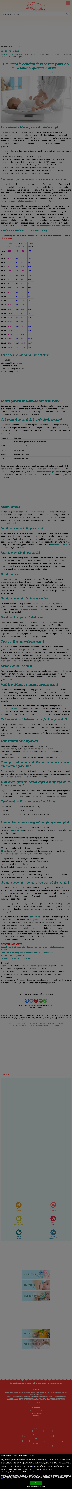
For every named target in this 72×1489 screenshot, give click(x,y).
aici (33, 1466)
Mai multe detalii (43, 1460)
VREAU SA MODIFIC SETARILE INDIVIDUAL (35, 1486)
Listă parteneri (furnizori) (6, 1478)
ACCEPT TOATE (35, 1482)
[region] (36, 1471)
